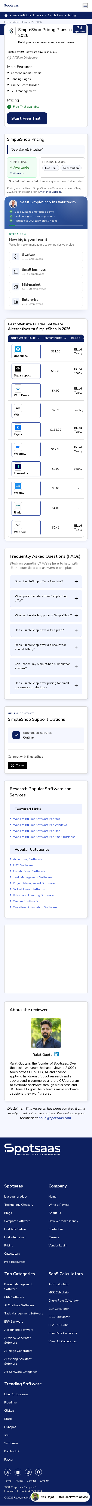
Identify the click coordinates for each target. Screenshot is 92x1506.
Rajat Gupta (42, 1055)
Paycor (8, 1460)
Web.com (20, 532)
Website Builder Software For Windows (40, 825)
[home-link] (6, 15)
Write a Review (59, 1205)
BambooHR (11, 1451)
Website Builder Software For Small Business (44, 837)
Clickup (9, 1411)
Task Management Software (32, 877)
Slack (8, 1419)
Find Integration (14, 1237)
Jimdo (17, 513)
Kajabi (18, 434)
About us (55, 1213)
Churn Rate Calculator (64, 1301)
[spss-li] (18, 1472)
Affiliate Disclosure (24, 58)
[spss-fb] (38, 1472)
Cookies (32, 1480)
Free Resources (14, 1262)
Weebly (19, 493)
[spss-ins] (28, 1472)
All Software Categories (20, 1372)
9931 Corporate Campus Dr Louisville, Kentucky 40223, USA (23, 1489)
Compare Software (17, 1221)
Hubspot (10, 1427)
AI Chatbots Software (19, 1305)
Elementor (21, 473)
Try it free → (17, 173)
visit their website (50, 191)
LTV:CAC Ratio (58, 1325)
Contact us (56, 1229)
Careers (54, 1237)
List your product (15, 1197)
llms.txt (44, 1480)
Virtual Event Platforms (29, 889)
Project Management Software (34, 883)
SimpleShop (55, 15)
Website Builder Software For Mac (36, 831)
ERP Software (13, 1322)
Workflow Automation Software (35, 907)
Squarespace (22, 376)
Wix (16, 415)
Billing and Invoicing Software (33, 895)
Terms (8, 1480)
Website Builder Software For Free (37, 819)
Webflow (20, 454)
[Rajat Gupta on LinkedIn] (56, 1054)
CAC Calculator (59, 1317)
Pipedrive (10, 1402)
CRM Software (23, 865)
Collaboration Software (29, 871)
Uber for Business (16, 1394)
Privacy (19, 1480)
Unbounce (21, 356)
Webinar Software (25, 901)
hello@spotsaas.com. (55, 1118)
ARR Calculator (59, 1284)
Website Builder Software (28, 15)
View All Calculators (63, 1341)
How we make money (63, 1221)
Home (52, 1197)
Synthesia (11, 1443)
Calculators (12, 1254)
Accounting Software (27, 859)
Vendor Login (58, 1245)
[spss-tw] (7, 1472)
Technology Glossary (18, 1205)
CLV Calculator (59, 1309)
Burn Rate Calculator (63, 1333)
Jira (6, 1435)
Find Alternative (15, 1229)
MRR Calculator (59, 1292)
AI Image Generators (18, 1351)
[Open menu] (85, 5)
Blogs (8, 1213)
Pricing (8, 1245)
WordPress (21, 395)
